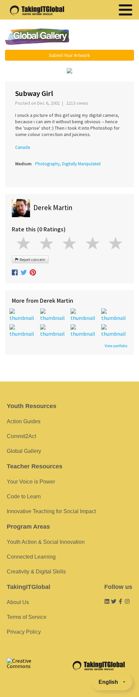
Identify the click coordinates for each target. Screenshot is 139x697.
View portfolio (116, 346)
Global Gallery (37, 36)
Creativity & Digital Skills (36, 571)
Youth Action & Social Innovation (46, 542)
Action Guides (23, 421)
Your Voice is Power (31, 482)
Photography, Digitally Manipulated (68, 164)
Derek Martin (53, 207)
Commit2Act (21, 436)
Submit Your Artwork (69, 55)
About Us (18, 602)
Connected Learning (31, 557)
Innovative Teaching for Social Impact (51, 511)
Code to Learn (24, 496)
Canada (22, 147)
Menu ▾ (106, 37)
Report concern (31, 259)
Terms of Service (27, 617)
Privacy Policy (24, 632)
